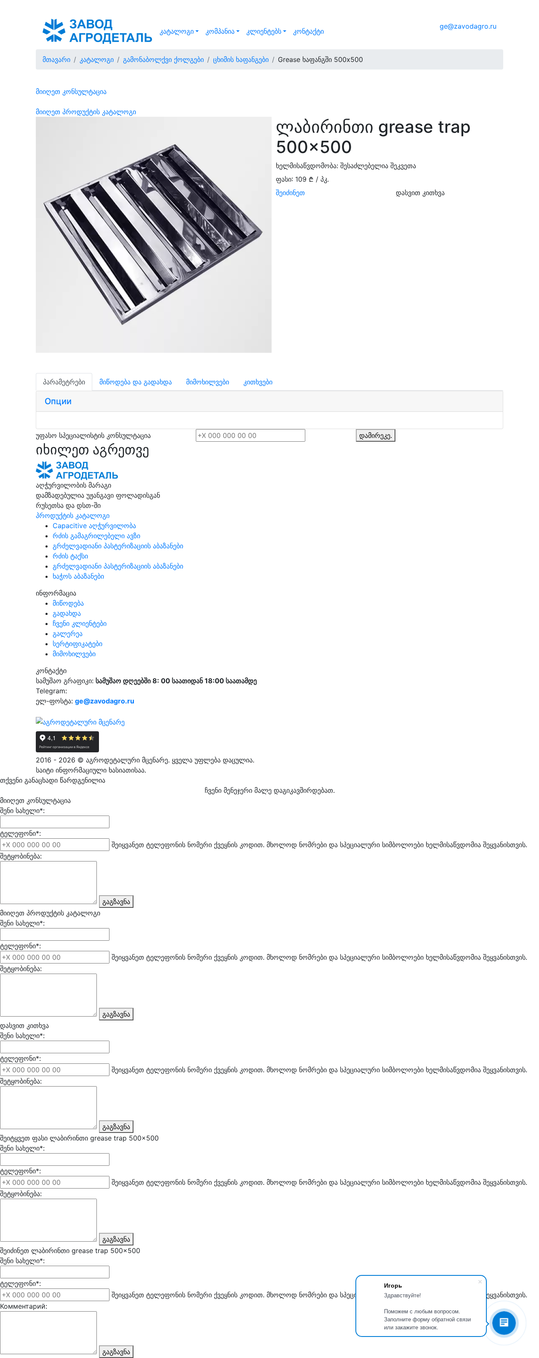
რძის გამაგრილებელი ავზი (96, 535)
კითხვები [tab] (257, 382)
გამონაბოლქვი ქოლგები (163, 59)
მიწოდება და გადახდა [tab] (135, 382)
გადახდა (67, 613)
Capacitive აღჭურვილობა (94, 525)
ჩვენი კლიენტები (80, 623)
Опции (58, 401)
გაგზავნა (116, 901)
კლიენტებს (263, 31)
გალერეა (68, 633)
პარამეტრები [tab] (64, 382)
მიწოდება (68, 603)
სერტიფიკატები (77, 643)
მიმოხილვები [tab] (207, 382)
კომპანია (220, 31)
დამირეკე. (375, 435)
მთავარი (56, 59)
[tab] (269, 401)
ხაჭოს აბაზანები (78, 576)
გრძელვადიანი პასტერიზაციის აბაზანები (118, 546)
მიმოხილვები (74, 653)
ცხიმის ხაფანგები (241, 59)
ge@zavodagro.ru (468, 26)
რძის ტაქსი (70, 556)
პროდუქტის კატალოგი (72, 515)
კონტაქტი (308, 31)
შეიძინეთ (290, 192)
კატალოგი (177, 31)
